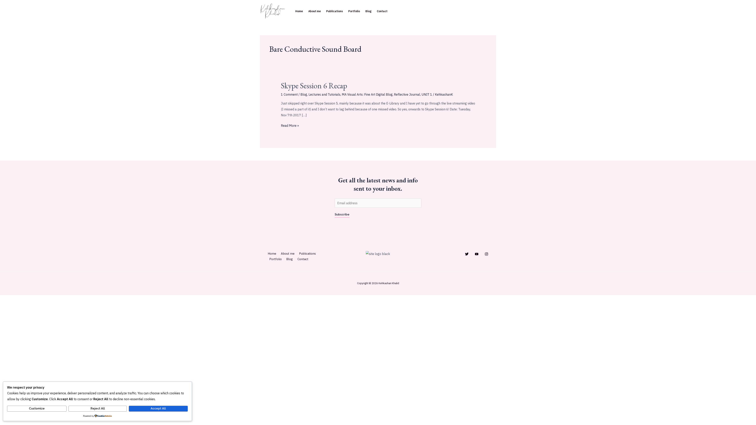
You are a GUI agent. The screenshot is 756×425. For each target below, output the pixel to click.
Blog (368, 11)
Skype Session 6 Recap (314, 85)
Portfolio (354, 11)
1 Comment (289, 94)
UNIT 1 (427, 94)
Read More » (290, 125)
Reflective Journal (407, 94)
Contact (382, 11)
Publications (334, 11)
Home (299, 11)
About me (314, 11)
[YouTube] (476, 254)
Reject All (98, 408)
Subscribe (342, 214)
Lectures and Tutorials (324, 94)
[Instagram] (486, 254)
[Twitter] (467, 254)
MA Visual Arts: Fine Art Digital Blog (367, 94)
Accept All (158, 408)
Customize (37, 408)
